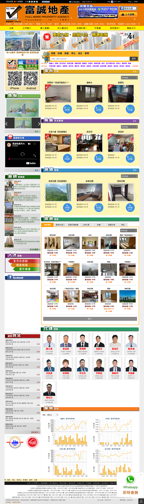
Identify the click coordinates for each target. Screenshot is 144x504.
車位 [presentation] (123, 225)
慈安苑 (71, 66)
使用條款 (8, 502)
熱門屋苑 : (44, 63)
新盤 (66, 53)
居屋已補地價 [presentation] (73, 225)
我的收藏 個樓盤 (14, 1)
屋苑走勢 (72, 483)
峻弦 (103, 63)
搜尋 (134, 59)
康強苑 (127, 66)
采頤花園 (95, 66)
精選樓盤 (44, 483)
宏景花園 (52, 66)
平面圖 (88, 483)
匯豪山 (51, 63)
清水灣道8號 (110, 63)
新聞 (87, 53)
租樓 (60, 53)
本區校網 (96, 483)
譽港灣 (124, 63)
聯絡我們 (113, 483)
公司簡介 (35, 483)
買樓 (53, 53)
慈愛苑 (65, 66)
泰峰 (129, 63)
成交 (80, 53)
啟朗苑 (89, 66)
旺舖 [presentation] (98, 225)
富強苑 (121, 66)
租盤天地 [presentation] (111, 225)
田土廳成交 (54, 483)
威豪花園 (78, 63)
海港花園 (70, 63)
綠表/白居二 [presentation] (60, 225)
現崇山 (118, 63)
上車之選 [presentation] (86, 225)
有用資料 (105, 483)
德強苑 (110, 66)
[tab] (47, 225)
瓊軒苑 (77, 66)
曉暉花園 (97, 63)
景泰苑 (83, 66)
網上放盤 (63, 483)
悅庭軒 (90, 63)
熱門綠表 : (44, 66)
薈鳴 (56, 63)
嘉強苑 (116, 66)
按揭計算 (80, 483)
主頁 (28, 483)
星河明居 (63, 63)
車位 (73, 53)
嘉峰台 (59, 66)
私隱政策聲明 (16, 502)
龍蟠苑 (84, 63)
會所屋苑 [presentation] (47, 225)
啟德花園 (103, 66)
